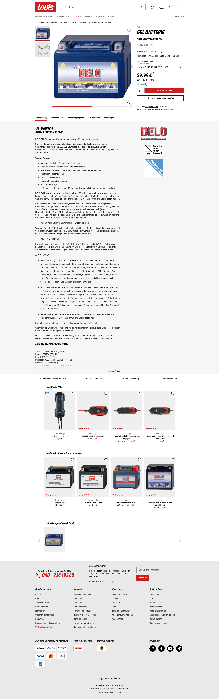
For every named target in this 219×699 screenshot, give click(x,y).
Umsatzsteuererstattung (122, 615)
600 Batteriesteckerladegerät (93, 436)
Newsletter (40, 611)
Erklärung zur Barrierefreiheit (162, 615)
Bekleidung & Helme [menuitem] (43, 16)
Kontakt (38, 594)
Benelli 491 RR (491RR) (45, 357)
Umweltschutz (155, 619)
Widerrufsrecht (155, 607)
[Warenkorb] (181, 7)
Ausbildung (116, 602)
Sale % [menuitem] (78, 16)
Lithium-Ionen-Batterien (93, 502)
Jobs (113, 607)
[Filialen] (152, 7)
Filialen (114, 598)
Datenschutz (155, 602)
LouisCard (39, 619)
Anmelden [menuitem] (179, 16)
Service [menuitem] (111, 16)
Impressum (154, 594)
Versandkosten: (142, 109)
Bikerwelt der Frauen (82, 594)
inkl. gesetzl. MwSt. (151, 107)
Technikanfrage (42, 602)
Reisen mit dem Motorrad (84, 615)
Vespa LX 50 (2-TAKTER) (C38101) (50, 351)
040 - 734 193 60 (58, 575)
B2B (37, 598)
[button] (142, 7)
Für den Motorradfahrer (83, 623)
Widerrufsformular (157, 611)
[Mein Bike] (161, 7)
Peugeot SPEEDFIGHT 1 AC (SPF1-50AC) (53, 360)
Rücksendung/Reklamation (47, 623)
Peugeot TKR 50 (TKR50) (46, 362)
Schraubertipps (80, 607)
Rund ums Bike (80, 619)
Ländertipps (78, 602)
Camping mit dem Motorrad (85, 627)
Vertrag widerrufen (43, 627)
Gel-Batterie (59, 502)
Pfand (151, 80)
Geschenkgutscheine (44, 615)
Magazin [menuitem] (100, 16)
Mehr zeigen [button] (114, 371)
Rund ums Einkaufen (120, 611)
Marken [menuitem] (88, 16)
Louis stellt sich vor (120, 594)
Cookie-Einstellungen (158, 623)
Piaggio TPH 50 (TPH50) (46, 354)
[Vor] (131, 66)
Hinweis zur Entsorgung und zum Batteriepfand (158, 56)
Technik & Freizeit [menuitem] (63, 16)
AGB (151, 598)
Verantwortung (118, 619)
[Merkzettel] (171, 7)
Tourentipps (78, 598)
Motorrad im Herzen (82, 611)
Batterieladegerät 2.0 (59, 436)
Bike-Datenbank (42, 607)
